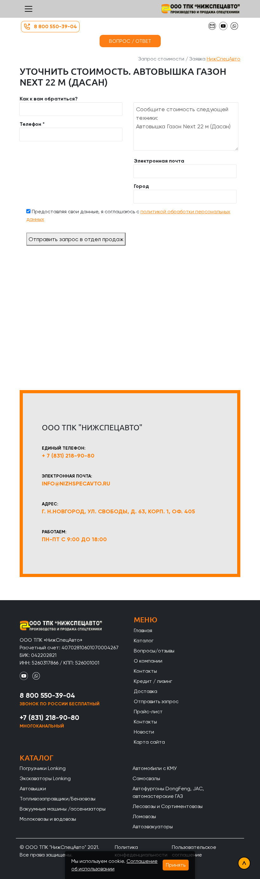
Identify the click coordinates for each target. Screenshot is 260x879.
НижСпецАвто (223, 59)
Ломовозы (144, 816)
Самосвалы (146, 778)
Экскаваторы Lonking (45, 778)
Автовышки (33, 789)
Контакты (145, 671)
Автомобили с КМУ (155, 768)
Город (141, 186)
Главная (143, 630)
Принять (175, 865)
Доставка (145, 691)
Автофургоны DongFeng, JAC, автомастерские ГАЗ (168, 792)
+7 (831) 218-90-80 (49, 717)
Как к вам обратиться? (49, 99)
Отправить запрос (156, 701)
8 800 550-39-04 (55, 26)
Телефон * (32, 124)
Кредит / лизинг (153, 681)
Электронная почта (159, 161)
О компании (148, 661)
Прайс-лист (148, 712)
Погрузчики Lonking (43, 768)
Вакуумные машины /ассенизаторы (63, 809)
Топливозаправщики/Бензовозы (57, 799)
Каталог (143, 641)
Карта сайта (149, 742)
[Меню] (28, 9)
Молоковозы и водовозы (48, 819)
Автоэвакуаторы (153, 827)
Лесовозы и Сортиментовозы (168, 806)
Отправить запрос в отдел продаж (76, 239)
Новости (144, 732)
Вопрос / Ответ (130, 41)
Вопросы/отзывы (154, 651)
